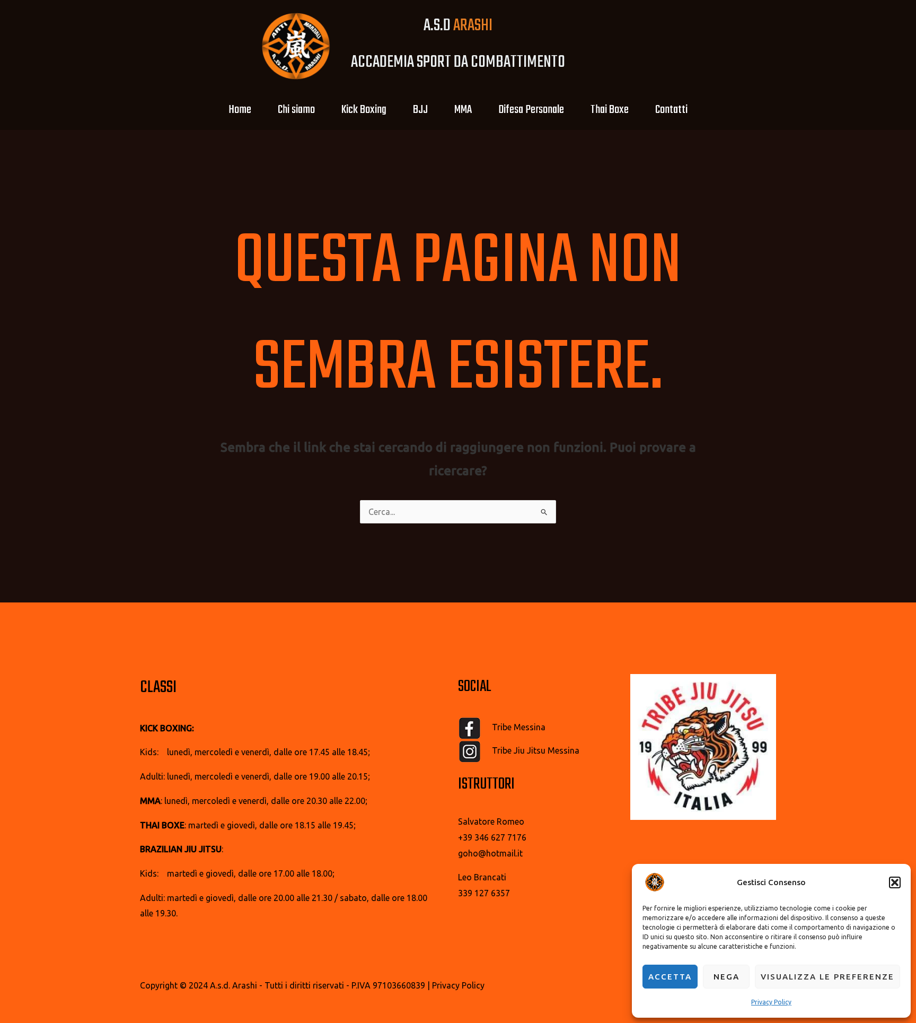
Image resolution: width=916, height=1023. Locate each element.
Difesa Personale (531, 109)
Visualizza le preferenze (827, 976)
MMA (463, 109)
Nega (726, 976)
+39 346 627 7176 (492, 837)
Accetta (670, 976)
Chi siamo (296, 109)
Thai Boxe (610, 109)
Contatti (671, 109)
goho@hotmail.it (490, 853)
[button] (894, 882)
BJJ (420, 109)
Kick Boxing (363, 109)
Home (239, 109)
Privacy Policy (771, 1002)
